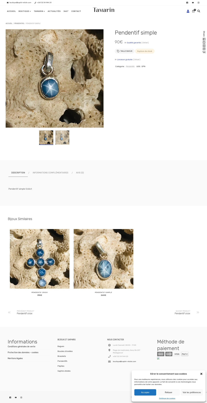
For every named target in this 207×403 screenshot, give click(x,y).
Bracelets (62, 356)
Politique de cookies (167, 398)
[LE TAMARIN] (164, 359)
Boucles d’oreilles (65, 351)
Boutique (24, 11)
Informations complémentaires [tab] (50, 172)
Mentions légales (15, 358)
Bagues (61, 346)
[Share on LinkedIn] (204, 49)
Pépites (61, 366)
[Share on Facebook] (204, 39)
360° (66, 11)
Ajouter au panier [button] (36, 283)
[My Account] (188, 11)
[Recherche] (198, 11)
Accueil (11, 11)
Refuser (168, 392)
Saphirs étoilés (64, 371)
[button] (201, 373)
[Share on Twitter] (204, 42)
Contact (76, 11)
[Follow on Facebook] (187, 3)
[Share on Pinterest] (204, 46)
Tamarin (38, 11)
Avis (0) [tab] (80, 172)
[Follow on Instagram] (198, 3)
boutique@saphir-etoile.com (20, 3)
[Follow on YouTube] (193, 3)
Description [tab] (18, 172)
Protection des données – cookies (23, 352)
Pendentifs (19, 23)
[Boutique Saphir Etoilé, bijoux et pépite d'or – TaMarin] (103, 9)
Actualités (54, 11)
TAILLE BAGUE (126, 51)
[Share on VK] (204, 52)
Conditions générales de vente (21, 346)
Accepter (145, 392)
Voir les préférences (192, 392)
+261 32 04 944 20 (44, 3)
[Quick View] (42, 283)
